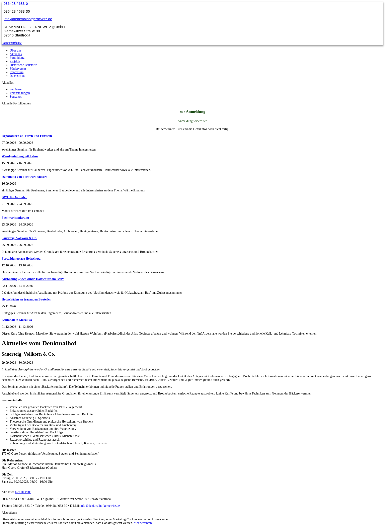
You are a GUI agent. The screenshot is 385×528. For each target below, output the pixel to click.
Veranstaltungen (20, 93)
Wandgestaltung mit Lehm (20, 156)
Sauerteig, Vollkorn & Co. (19, 238)
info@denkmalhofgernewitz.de (28, 19)
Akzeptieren (9, 512)
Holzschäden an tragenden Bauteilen (26, 299)
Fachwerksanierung (15, 217)
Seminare (15, 89)
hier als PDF (23, 492)
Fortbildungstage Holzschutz (21, 258)
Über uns (15, 50)
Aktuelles (16, 54)
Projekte (15, 61)
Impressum (16, 72)
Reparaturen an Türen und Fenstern (27, 136)
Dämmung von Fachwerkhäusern (25, 176)
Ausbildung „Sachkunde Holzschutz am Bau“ (33, 279)
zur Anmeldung (192, 111)
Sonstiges (16, 96)
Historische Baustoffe (23, 65)
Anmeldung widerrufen (192, 121)
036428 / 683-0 (16, 4)
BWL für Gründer (14, 197)
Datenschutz (12, 43)
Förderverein (18, 68)
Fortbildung (17, 57)
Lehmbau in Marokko (17, 320)
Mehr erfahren (143, 523)
